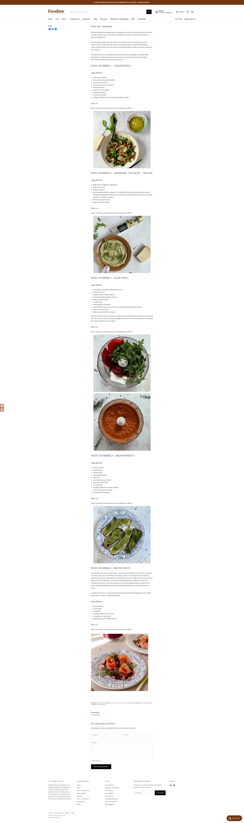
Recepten (103, 19)
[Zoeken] (149, 12)
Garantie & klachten (111, 802)
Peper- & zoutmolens (83, 799)
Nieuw (78, 785)
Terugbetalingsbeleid (111, 799)
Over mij (178, 19)
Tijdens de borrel (147, 703)
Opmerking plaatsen (101, 766)
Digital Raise (57, 817)
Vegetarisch (94, 704)
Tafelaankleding (81, 793)
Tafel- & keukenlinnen (83, 791)
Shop (64, 19)
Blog (95, 19)
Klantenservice (190, 19)
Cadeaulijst (141, 19)
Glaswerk (79, 796)
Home (50, 19)
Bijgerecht (109, 703)
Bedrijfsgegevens (110, 804)
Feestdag (130, 703)
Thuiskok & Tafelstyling (119, 19)
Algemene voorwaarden (112, 788)
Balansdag (102, 703)
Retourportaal (109, 796)
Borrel (114, 703)
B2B (132, 19)
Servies (79, 788)
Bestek (79, 804)
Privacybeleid (109, 791)
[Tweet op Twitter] (52, 29)
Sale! (57, 19)
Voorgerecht (102, 704)
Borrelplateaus (81, 802)
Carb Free (119, 703)
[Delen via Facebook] (49, 29)
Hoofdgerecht (138, 703)
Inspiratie (86, 19)
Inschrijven (160, 793)
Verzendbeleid (109, 793)
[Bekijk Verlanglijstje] (188, 12)
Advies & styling (59, 813)
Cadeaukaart (75, 19)
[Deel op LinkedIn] (56, 29)
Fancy (125, 703)
